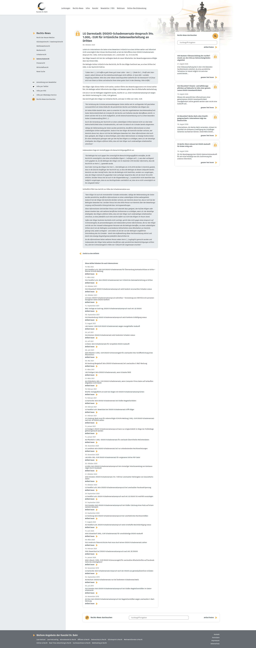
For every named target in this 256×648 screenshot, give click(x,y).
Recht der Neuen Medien (45, 37)
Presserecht (40, 63)
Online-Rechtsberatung (136, 8)
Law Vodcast (41, 640)
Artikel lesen (89, 274)
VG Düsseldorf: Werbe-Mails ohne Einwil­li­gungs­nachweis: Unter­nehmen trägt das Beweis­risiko (192, 118)
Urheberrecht (41, 54)
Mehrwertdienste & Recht (133, 640)
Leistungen (65, 8)
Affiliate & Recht (84, 640)
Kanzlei (95, 8)
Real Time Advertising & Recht (60, 643)
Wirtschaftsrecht (42, 67)
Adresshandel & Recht (68, 640)
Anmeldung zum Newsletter (46, 82)
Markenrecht (41, 50)
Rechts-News (78, 8)
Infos (88, 8)
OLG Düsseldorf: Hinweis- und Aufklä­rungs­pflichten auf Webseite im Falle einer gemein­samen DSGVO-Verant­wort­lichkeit (194, 88)
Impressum (215, 641)
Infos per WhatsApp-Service (46, 95)
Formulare (216, 638)
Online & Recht (42, 643)
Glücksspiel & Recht (115, 640)
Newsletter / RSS (107, 8)
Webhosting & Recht (99, 643)
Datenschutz (215, 644)
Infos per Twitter (42, 86)
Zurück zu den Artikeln (91, 253)
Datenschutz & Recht (98, 640)
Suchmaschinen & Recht (81, 643)
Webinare (121, 8)
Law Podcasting (52, 640)
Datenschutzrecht (42, 59)
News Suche (40, 71)
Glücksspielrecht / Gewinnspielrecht (49, 42)
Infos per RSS (41, 91)
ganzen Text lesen (207, 77)
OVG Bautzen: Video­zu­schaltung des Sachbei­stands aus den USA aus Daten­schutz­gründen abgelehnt (193, 58)
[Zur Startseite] (42, 7)
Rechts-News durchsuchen (46, 99)
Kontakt (217, 634)
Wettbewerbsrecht (43, 46)
